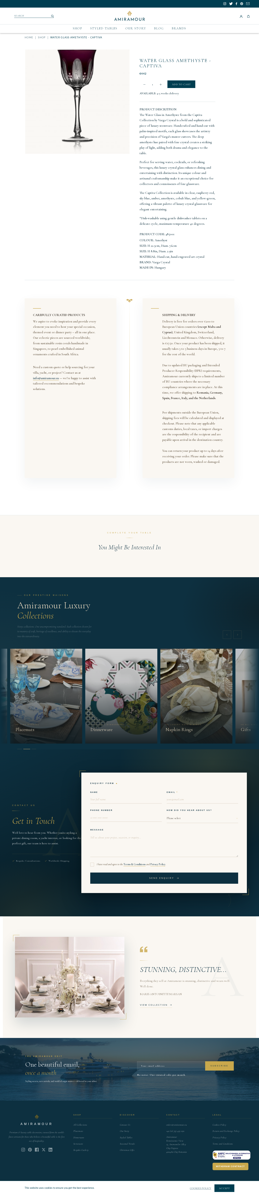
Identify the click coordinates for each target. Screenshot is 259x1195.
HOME (29, 37)
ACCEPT (224, 1188)
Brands (179, 28)
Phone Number (101, 810)
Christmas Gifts (127, 1150)
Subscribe (219, 1066)
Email (171, 792)
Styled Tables (103, 28)
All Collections (80, 1124)
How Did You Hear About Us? (189, 810)
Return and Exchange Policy (226, 1131)
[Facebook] (37, 1150)
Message (97, 830)
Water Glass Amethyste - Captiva (175, 63)
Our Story (135, 28)
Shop (77, 28)
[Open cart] (248, 16)
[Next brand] (237, 635)
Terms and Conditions (223, 1143)
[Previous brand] (227, 635)
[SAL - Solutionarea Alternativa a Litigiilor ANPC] (231, 1155)
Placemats (78, 1131)
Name (94, 792)
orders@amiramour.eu (176, 1124)
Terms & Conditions (134, 864)
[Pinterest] (30, 1150)
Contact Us (125, 1124)
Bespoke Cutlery (81, 1150)
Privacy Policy (157, 864)
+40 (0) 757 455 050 (175, 1131)
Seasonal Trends (127, 1143)
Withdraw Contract (230, 1166)
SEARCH (19, 15)
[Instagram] (23, 1150)
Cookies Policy (219, 1124)
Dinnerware (78, 1137)
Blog (159, 28)
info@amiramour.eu (46, 378)
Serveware (78, 1143)
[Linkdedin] (44, 1150)
